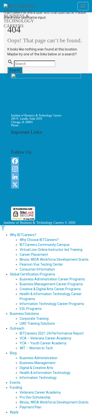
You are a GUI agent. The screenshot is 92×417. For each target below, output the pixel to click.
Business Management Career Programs (51, 284)
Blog (13, 353)
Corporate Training (34, 319)
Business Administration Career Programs (52, 279)
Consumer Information (24, 138)
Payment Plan (30, 407)
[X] (46, 185)
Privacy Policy (19, 142)
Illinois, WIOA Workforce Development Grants (54, 259)
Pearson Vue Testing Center (41, 264)
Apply (14, 145)
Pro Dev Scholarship (35, 397)
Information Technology (38, 378)
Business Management (37, 363)
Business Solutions (24, 314)
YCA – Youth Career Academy (43, 343)
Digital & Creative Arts (36, 368)
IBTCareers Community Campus (45, 245)
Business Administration (38, 358)
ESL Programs (31, 309)
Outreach (17, 328)
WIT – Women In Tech (36, 348)
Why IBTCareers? (23, 235)
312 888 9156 (28, 125)
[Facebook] (46, 161)
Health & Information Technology (45, 373)
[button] (46, 198)
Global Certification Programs (32, 274)
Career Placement (34, 255)
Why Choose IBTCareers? (39, 240)
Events (15, 383)
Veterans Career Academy (40, 392)
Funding (16, 387)
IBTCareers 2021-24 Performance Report (52, 333)
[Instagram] (46, 169)
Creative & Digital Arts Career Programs (50, 289)
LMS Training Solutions (37, 323)
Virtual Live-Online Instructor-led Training (51, 250)
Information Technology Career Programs (52, 304)
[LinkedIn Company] (46, 177)
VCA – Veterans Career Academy (45, 338)
